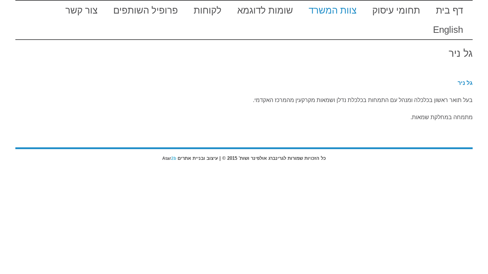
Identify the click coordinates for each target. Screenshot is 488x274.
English (448, 29)
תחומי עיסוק (396, 10)
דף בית (449, 10)
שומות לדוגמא (265, 10)
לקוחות (207, 10)
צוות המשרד (333, 10)
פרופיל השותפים (145, 10)
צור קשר (81, 10)
